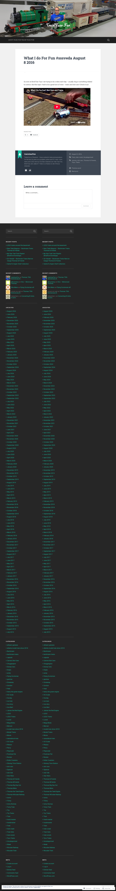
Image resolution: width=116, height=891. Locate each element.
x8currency (15, 282)
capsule (9, 657)
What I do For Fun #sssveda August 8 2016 (54, 60)
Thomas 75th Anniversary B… (21, 278)
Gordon (9, 685)
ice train (10, 701)
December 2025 (12, 320)
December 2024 (12, 358)
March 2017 (11, 570)
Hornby (9, 698)
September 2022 (13, 398)
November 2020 (12, 439)
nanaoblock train (12, 738)
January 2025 (11, 355)
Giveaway (10, 682)
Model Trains (11, 732)
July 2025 (10, 336)
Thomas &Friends (13, 782)
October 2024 (12, 364)
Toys (73, 162)
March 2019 (11, 498)
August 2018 (11, 517)
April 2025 (10, 345)
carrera (74, 160)
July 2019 (10, 486)
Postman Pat (11, 754)
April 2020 (10, 458)
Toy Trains (10, 813)
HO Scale (10, 695)
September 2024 (13, 367)
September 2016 (13, 588)
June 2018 (10, 523)
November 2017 (12, 545)
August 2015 (11, 629)
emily (9, 673)
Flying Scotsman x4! (27, 287)
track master (11, 819)
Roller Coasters (12, 760)
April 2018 (10, 529)
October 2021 (12, 426)
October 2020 (12, 442)
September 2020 (13, 445)
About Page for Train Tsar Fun (21, 40)
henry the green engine (14, 692)
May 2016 (10, 601)
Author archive (26, 170)
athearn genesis (12, 645)
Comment (86, 206)
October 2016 (12, 585)
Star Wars (10, 776)
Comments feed (12, 873)
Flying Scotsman (12, 676)
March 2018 (11, 532)
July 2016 (10, 595)
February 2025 (12, 352)
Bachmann (10, 651)
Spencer (10, 770)
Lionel (9, 720)
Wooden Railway (12, 847)
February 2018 (12, 535)
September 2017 (13, 551)
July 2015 (10, 632)
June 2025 (10, 339)
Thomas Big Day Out (14, 785)
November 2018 (12, 507)
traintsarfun (15, 277)
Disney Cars (11, 667)
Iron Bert (10, 707)
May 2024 (10, 380)
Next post (75, 171)
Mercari (9, 726)
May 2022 (10, 408)
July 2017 (10, 557)
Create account (12, 863)
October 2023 (12, 392)
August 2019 (11, 482)
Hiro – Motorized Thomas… (22, 282)
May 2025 (10, 342)
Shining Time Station (14, 763)
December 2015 (12, 616)
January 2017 (11, 576)
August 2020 (11, 448)
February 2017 (12, 573)
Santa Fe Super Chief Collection (18, 264)
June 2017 (10, 560)
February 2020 (12, 464)
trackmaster (11, 822)
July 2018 (10, 520)
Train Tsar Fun (58, 25)
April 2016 (10, 604)
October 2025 (12, 327)
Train (73, 157)
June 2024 (10, 377)
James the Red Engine (14, 710)
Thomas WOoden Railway (15, 794)
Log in (9, 867)
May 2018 (10, 526)
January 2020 (11, 467)
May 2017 (10, 563)
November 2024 (12, 361)
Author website (30, 170)
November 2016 (12, 582)
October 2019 (12, 476)
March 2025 (11, 348)
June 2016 (10, 598)
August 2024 (11, 370)
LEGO (9, 713)
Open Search (108, 40)
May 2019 (10, 492)
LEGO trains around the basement (18, 245)
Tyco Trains (11, 838)
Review (9, 757)
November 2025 (12, 324)
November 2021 (12, 423)
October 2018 (12, 510)
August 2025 (11, 333)
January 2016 (11, 613)
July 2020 (10, 451)
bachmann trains (12, 654)
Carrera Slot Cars (13, 660)
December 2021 (12, 420)
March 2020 (11, 461)
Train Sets (10, 832)
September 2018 (13, 514)
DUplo (9, 670)
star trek (10, 773)
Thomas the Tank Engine (15, 791)
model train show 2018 (15, 729)
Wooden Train (11, 851)
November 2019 (12, 473)
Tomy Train (11, 807)
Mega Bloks (11, 723)
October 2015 (12, 623)
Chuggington (11, 664)
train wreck (11, 835)
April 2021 (10, 433)
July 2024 (10, 373)
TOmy (9, 801)
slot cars (80, 160)
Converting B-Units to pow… (22, 297)
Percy (9, 748)
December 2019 (12, 470)
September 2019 (13, 479)
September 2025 (13, 330)
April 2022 (10, 411)
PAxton (9, 745)
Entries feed (11, 870)
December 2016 (12, 579)
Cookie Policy (37, 887)
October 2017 (12, 548)
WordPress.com (12, 876)
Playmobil (10, 751)
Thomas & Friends (90, 160)
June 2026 (10, 314)
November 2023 (12, 389)
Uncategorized (88, 157)
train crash (79, 157)
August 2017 (11, 554)
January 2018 (11, 539)
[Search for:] (21, 231)
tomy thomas (11, 804)
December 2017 (12, 542)
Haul (8, 689)
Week (9, 844)
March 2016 (11, 607)
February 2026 (12, 317)
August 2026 (11, 311)
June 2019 (10, 489)
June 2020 (10, 454)
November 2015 (12, 620)
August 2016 (11, 591)
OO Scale (10, 741)
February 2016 (12, 610)
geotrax (9, 679)
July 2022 (10, 401)
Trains (78, 162)
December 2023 (12, 386)
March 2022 (11, 414)
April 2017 (10, 567)
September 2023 (13, 395)
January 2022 (11, 417)
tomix (9, 798)
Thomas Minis (12, 788)
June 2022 (10, 405)
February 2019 (12, 501)
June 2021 (10, 429)
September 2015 (13, 626)
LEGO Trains (11, 717)
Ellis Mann (14, 287)
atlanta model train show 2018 (17, 648)
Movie (9, 735)
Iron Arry (10, 704)
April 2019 (10, 495)
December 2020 (12, 436)
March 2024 (11, 383)
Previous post (76, 168)
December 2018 (12, 504)
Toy (8, 810)
